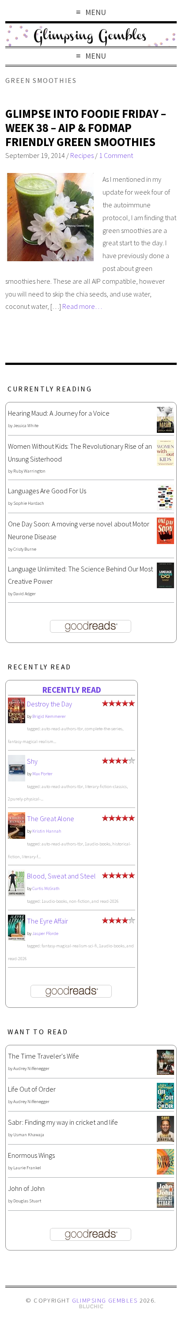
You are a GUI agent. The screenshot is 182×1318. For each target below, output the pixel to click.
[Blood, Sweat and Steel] (16, 893)
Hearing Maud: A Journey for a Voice (59, 413)
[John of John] (165, 1205)
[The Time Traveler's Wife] (165, 1072)
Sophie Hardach (28, 503)
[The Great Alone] (16, 836)
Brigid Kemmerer (49, 716)
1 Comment (116, 155)
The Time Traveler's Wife (43, 1055)
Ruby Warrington (29, 471)
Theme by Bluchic (91, 1306)
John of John (26, 1188)
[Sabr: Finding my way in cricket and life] (165, 1139)
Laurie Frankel (27, 1168)
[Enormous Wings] (165, 1172)
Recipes (82, 155)
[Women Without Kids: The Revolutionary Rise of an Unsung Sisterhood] (165, 463)
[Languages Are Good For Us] (165, 508)
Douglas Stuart (27, 1201)
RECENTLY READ (71, 689)
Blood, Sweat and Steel (61, 875)
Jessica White (25, 425)
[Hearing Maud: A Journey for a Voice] (165, 430)
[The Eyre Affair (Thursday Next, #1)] (16, 938)
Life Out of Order (32, 1089)
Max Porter (42, 774)
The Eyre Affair (47, 920)
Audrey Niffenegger (31, 1068)
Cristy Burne (24, 549)
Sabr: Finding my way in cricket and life (63, 1122)
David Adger (24, 594)
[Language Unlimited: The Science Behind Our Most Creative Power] (165, 585)
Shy (32, 761)
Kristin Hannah (46, 831)
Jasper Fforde (45, 933)
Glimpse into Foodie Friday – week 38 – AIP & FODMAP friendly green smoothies (85, 127)
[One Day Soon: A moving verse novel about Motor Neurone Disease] (165, 541)
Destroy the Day (49, 703)
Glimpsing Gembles (104, 1300)
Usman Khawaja (28, 1135)
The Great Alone (50, 818)
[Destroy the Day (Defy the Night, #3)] (16, 720)
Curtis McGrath (46, 888)
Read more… (82, 306)
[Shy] (16, 779)
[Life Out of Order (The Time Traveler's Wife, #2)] (165, 1106)
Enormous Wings (31, 1155)
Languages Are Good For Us (47, 490)
